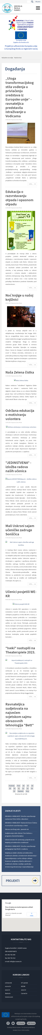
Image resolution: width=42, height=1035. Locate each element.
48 (32, 786)
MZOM (23, 986)
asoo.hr (7, 990)
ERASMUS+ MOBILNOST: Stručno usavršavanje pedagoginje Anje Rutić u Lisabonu (20, 847)
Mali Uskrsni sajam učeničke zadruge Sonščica (19, 530)
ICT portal (24, 983)
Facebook (8, 1023)
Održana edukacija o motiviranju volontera (19, 414)
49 (10, 788)
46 (23, 786)
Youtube (13, 1023)
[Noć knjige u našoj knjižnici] (21, 316)
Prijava (37, 2)
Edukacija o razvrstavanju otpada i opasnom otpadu (19, 197)
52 (23, 788)
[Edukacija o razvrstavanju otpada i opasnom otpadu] (21, 230)
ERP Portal (31, 1023)
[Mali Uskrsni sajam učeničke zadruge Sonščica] (21, 543)
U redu (31, 914)
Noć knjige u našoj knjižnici (19, 297)
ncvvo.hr (8, 986)
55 (14, 791)
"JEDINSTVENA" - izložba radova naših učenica (18, 466)
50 (14, 788)
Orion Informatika (23, 1030)
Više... (31, 184)
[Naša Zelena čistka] (21, 380)
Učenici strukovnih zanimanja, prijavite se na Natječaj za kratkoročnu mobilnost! (19, 841)
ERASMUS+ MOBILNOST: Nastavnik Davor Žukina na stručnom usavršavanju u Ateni (21, 824)
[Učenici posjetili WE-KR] (21, 604)
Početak (11, 786)
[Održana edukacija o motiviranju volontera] (21, 427)
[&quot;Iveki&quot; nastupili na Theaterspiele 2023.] (21, 661)
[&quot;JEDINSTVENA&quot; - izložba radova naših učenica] (21, 480)
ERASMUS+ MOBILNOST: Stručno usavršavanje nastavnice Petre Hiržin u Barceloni (20, 817)
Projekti (13, 881)
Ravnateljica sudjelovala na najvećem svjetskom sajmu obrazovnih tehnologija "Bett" (19, 714)
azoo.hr (23, 990)
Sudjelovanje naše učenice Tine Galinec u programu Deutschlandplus (18, 834)
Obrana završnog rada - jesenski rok (17, 829)
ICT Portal (20, 1023)
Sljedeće (20, 791)
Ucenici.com (9, 997)
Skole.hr (8, 993)
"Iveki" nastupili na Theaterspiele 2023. (20, 650)
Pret (18, 786)
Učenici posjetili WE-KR (20, 594)
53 (27, 788)
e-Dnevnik (8, 983)
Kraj (27, 791)
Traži (32, 2)
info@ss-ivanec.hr (16, 961)
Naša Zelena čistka (19, 372)
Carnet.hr (24, 993)
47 (28, 786)
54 (32, 788)
